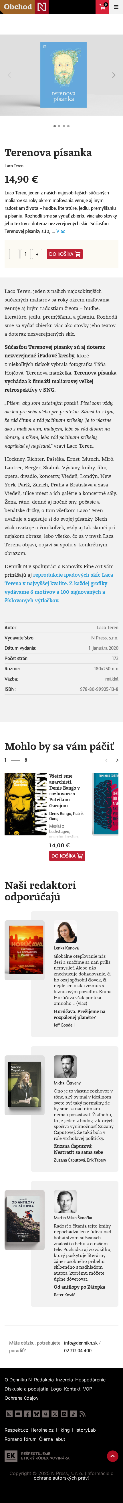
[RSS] (82, 1414)
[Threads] (45, 1414)
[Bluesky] (36, 1414)
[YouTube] (18, 1414)
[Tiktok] (73, 1414)
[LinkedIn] (64, 1414)
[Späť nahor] (112, 1456)
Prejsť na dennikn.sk (89, 7)
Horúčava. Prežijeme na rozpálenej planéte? (79, 1014)
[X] (54, 1414)
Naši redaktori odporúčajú (40, 890)
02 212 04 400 (78, 1350)
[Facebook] (27, 1414)
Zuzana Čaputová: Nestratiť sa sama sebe (78, 1149)
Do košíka (61, 254)
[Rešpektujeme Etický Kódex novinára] (37, 1456)
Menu (116, 7)
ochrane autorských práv (61, 1478)
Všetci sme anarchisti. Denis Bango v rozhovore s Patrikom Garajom (64, 790)
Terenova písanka (54, 126)
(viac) (81, 1003)
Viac (60, 231)
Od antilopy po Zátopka (79, 1287)
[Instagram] (9, 1414)
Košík (106, 5)
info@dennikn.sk (81, 1343)
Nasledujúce (114, 75)
